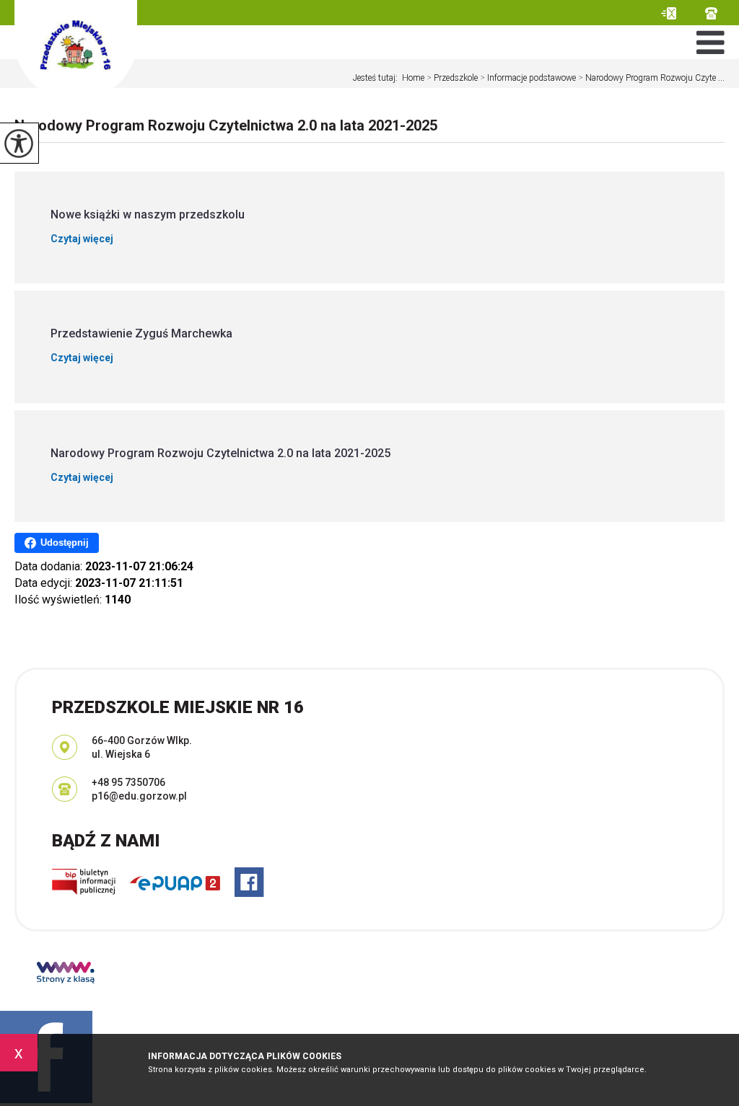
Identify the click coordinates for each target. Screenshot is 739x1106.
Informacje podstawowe (528, 78)
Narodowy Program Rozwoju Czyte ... (651, 78)
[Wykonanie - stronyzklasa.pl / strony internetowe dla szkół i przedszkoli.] (66, 974)
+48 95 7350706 (715, 13)
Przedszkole (452, 78)
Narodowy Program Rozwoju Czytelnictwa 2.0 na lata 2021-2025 (225, 125)
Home (413, 78)
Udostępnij (64, 542)
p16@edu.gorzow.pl (683, 13)
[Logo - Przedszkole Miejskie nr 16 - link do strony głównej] (75, 50)
